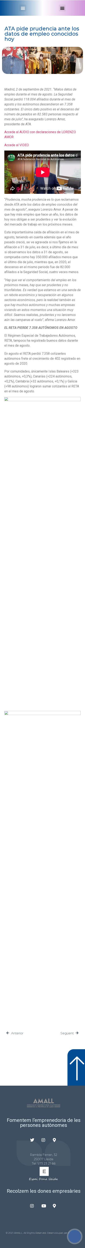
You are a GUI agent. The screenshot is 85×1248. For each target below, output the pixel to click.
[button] (22, 8)
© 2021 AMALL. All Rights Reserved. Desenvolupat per (37, 1232)
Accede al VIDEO (16, 145)
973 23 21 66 (46, 1163)
